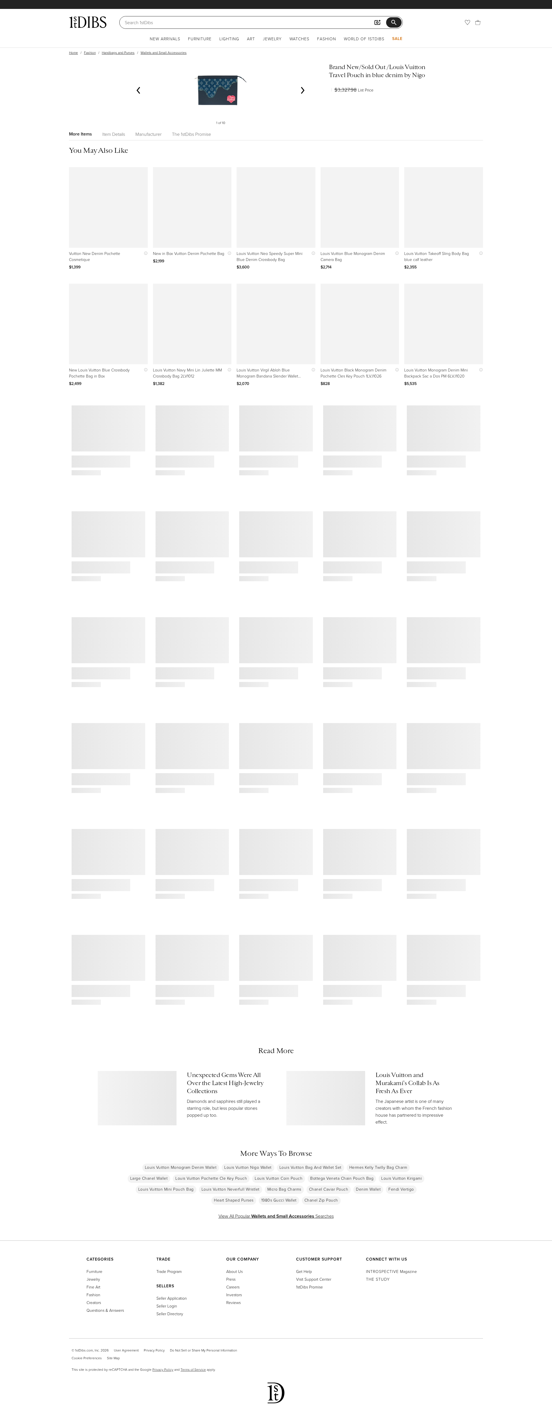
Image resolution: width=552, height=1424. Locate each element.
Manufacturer (148, 134)
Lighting (229, 38)
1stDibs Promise (309, 1287)
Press (230, 1279)
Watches (299, 38)
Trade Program (169, 1271)
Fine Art (93, 1287)
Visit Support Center (313, 1279)
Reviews (233, 1302)
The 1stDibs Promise (191, 134)
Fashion (326, 38)
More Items (80, 134)
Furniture (200, 38)
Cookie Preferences (87, 1358)
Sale (397, 38)
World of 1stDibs (364, 38)
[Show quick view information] (144, 253)
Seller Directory (169, 1313)
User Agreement (126, 1350)
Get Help (304, 1271)
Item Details (113, 134)
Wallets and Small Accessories (164, 52)
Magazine (391, 1271)
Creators (94, 1302)
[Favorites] (467, 22)
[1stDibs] (87, 22)
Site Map (113, 1358)
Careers (232, 1287)
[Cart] (477, 22)
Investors (234, 1294)
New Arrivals (165, 38)
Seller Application (171, 1298)
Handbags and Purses (118, 52)
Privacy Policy (154, 1350)
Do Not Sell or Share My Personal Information (203, 1350)
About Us (234, 1271)
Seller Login (166, 1306)
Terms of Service (193, 1369)
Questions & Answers (105, 1310)
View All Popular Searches (276, 1216)
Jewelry (272, 38)
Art (251, 38)
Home (73, 52)
